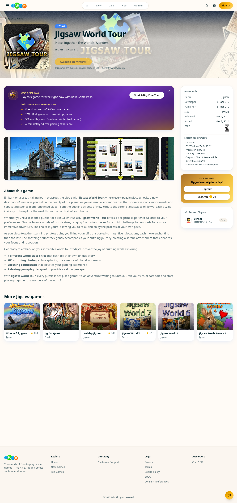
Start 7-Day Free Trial (146, 95)
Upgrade (207, 189)
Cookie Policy (152, 471)
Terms (148, 467)
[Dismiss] (169, 90)
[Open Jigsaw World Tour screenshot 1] (42, 158)
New (98, 5)
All (87, 5)
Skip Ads (207, 196)
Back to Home (15, 18)
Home (54, 462)
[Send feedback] (229, 495)
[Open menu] (7, 5)
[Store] (214, 5)
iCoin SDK (197, 462)
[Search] (207, 5)
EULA (148, 476)
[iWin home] (19, 5)
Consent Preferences (157, 481)
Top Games (57, 471)
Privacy (149, 462)
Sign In (226, 5)
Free (123, 5)
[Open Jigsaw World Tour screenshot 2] (121, 158)
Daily (111, 5)
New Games (58, 467)
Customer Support (108, 462)
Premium (139, 5)
